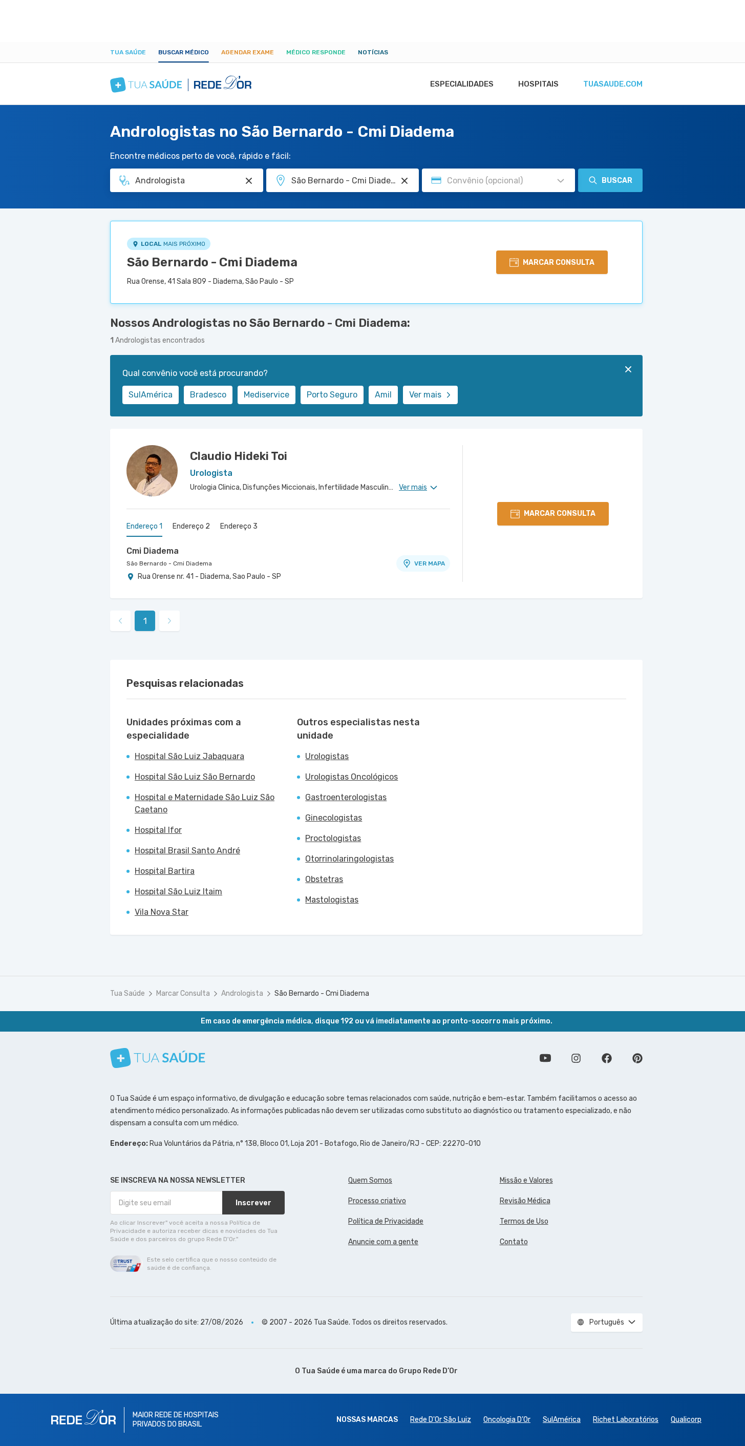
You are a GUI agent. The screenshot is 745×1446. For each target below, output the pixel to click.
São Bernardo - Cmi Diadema (212, 262)
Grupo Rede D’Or (428, 1371)
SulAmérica (151, 395)
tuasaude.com (613, 84)
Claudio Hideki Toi (238, 456)
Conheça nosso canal (545, 1058)
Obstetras (324, 879)
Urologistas (327, 756)
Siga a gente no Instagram (576, 1058)
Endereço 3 (239, 526)
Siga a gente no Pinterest (637, 1058)
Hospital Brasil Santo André (187, 850)
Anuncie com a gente (383, 1242)
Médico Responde (316, 52)
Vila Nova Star (161, 912)
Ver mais (425, 395)
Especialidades (462, 84)
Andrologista (242, 993)
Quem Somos (370, 1180)
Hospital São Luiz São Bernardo (195, 777)
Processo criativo (377, 1201)
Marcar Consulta (183, 993)
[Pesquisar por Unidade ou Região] (404, 181)
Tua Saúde (128, 52)
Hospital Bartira (165, 871)
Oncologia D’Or (506, 1419)
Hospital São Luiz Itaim (178, 891)
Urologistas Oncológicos (351, 777)
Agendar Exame (247, 52)
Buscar (617, 180)
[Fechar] (628, 369)
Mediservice (266, 395)
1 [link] (145, 621)
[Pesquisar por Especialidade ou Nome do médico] (249, 181)
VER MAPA (429, 563)
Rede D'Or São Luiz (440, 1419)
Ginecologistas (333, 818)
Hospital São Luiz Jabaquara (189, 756)
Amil (383, 395)
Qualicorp (686, 1419)
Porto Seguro (332, 395)
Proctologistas (333, 838)
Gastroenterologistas (346, 797)
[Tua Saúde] (157, 1058)
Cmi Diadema (152, 551)
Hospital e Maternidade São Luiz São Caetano (204, 803)
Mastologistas (331, 900)
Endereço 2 (191, 526)
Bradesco (208, 395)
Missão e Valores (526, 1180)
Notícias (373, 52)
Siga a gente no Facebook (607, 1058)
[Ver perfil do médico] (152, 470)
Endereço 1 (144, 526)
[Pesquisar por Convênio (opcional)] (561, 181)
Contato (514, 1242)
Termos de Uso (524, 1221)
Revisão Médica (525, 1201)
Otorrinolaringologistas (349, 859)
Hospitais (538, 84)
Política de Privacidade (385, 1221)
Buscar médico (183, 52)
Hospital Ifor (158, 830)
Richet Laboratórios (625, 1419)
